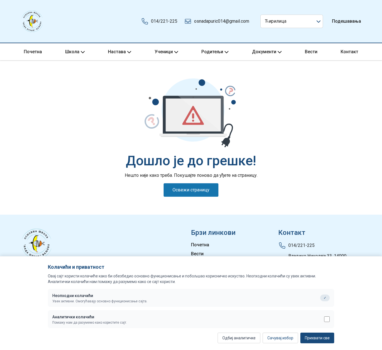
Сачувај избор (280, 338)
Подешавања (346, 21)
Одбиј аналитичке (239, 338)
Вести (311, 51)
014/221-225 (164, 21)
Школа (72, 51)
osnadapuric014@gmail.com (221, 21)
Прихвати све (317, 338)
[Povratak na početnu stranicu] (32, 21)
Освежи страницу (191, 190)
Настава (117, 51)
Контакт (349, 51)
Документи (264, 51)
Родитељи (212, 51)
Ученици (164, 51)
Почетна (33, 51)
